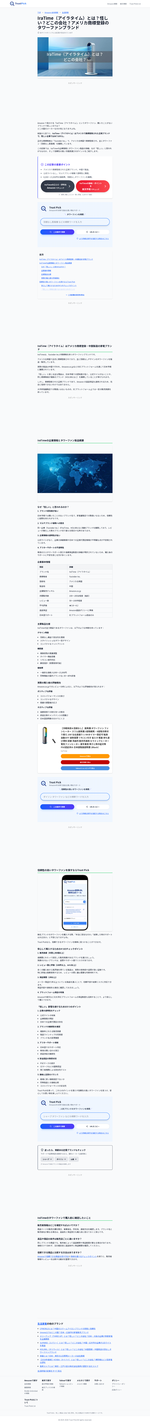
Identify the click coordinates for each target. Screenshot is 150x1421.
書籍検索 (27, 1387)
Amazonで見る (85, 756)
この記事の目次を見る (76, 295)
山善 (72, 1159)
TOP (39, 12)
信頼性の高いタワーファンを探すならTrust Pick (57, 282)
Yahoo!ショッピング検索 (66, 1385)
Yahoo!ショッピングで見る (85, 768)
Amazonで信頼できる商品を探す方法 (53, 1256)
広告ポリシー (117, 1390)
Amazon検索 (112, 4)
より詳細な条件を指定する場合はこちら (94, 238)
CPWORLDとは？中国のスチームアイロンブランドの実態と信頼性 (68, 1328)
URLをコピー (94, 232)
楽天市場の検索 (47, 1384)
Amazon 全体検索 (51, 12)
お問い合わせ (99, 1384)
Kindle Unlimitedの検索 (31, 1392)
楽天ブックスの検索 (48, 1388)
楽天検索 (123, 4)
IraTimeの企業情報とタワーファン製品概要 (55, 263)
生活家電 (65, 12)
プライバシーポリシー (118, 1385)
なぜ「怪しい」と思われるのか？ (53, 267)
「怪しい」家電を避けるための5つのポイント (58, 289)
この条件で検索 (59, 232)
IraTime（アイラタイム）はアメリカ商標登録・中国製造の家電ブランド (66, 259)
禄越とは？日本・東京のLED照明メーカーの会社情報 (62, 1355)
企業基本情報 (46, 270)
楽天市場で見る (85, 762)
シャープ (46, 1159)
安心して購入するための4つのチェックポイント (59, 285)
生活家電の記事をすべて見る (50, 1370)
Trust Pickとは (135, 4)
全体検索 (27, 1384)
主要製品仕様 (46, 274)
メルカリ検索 (82, 1384)
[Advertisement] (75, 101)
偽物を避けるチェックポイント (84, 1256)
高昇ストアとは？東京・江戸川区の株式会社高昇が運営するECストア (69, 1366)
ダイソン (60, 1159)
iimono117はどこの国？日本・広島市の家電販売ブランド (64, 1332)
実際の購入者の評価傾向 (50, 278)
